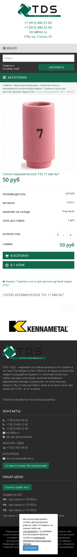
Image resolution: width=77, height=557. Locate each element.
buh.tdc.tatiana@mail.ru (20, 458)
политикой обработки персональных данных (37, 540)
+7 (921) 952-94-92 (17, 447)
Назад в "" (37, 283)
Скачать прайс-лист (17, 487)
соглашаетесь (30, 531)
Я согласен (31, 547)
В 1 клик (17, 265)
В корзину (19, 255)
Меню (11, 48)
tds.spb (10, 437)
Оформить (56, 67)
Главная (7, 85)
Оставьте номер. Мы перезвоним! (26, 465)
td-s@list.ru (12, 432)
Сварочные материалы (25, 85)
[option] (38, 326)
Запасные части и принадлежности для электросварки (31, 87)
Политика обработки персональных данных (29, 399)
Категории (17, 77)
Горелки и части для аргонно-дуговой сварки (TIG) (34, 90)
